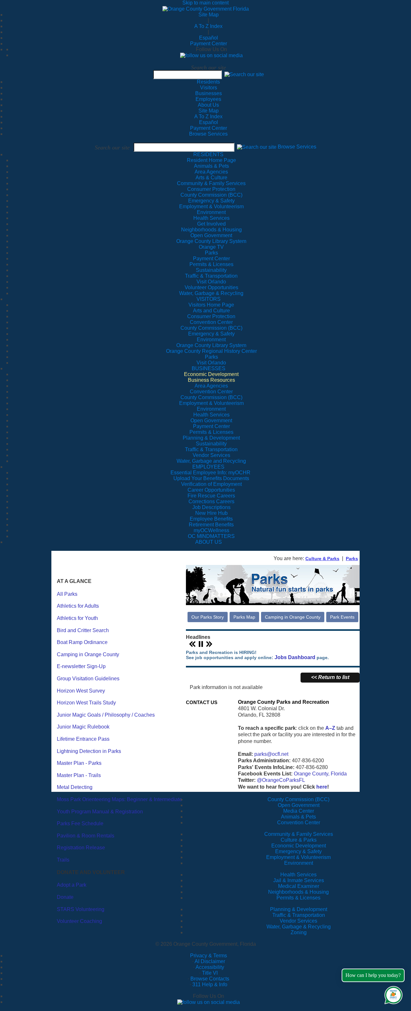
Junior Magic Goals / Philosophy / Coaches (106, 715)
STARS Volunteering (80, 909)
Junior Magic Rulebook (83, 726)
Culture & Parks (322, 558)
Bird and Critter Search (83, 630)
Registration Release (81, 847)
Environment (298, 863)
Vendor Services (298, 921)
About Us (208, 105)
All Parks (67, 594)
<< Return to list (330, 677)
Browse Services (208, 134)
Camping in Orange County (88, 654)
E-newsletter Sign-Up (81, 666)
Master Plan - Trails (79, 775)
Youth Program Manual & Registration (100, 811)
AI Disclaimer (210, 961)
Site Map (208, 14)
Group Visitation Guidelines (88, 678)
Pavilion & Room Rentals (85, 835)
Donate (65, 897)
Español (208, 37)
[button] (244, 74)
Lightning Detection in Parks (89, 751)
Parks (352, 558)
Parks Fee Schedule (80, 823)
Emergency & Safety (298, 851)
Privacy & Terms (208, 955)
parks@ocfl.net (271, 754)
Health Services (298, 874)
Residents (208, 82)
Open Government (298, 805)
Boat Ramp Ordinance (82, 642)
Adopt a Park (71, 885)
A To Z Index (208, 26)
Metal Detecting (74, 787)
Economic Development (298, 845)
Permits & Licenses (298, 897)
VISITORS (209, 299)
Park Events (342, 617)
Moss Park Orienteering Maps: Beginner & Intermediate (119, 799)
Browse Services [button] (297, 147)
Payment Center (208, 43)
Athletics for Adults (78, 606)
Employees (208, 99)
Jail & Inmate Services (298, 880)
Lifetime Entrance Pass (83, 739)
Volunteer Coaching (79, 921)
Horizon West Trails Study (86, 702)
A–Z (330, 728)
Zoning (299, 932)
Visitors (208, 87)
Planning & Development (298, 909)
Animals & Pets (298, 816)
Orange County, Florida (320, 773)
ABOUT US (208, 542)
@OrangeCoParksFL (281, 780)
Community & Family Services (211, 183)
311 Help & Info (209, 984)
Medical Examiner (298, 886)
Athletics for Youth (77, 618)
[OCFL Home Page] (205, 8)
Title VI (210, 973)
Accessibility (210, 967)
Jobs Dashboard (295, 657)
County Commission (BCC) (298, 799)
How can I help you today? (373, 975)
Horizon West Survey (81, 690)
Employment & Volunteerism (298, 857)
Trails (63, 860)
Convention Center (298, 822)
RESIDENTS (208, 154)
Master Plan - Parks (79, 763)
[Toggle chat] (392, 994)
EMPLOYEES (208, 467)
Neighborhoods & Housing (298, 892)
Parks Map (244, 617)
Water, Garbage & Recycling (299, 926)
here (321, 787)
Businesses (208, 93)
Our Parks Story (207, 617)
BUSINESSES (208, 368)
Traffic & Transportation (298, 915)
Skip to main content (205, 2)
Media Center (298, 811)
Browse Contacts (209, 978)
